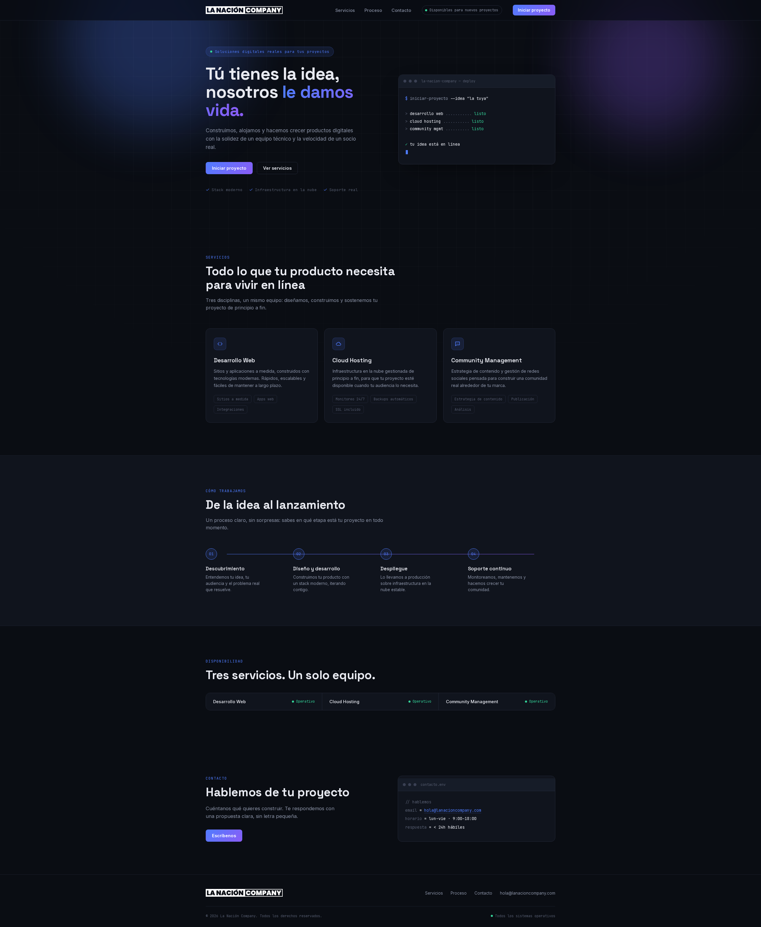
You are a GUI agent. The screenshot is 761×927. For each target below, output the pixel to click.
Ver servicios (277, 168)
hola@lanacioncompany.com (452, 810)
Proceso (373, 10)
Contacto (401, 10)
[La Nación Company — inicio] (244, 10)
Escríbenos (224, 835)
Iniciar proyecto (534, 10)
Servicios (345, 10)
